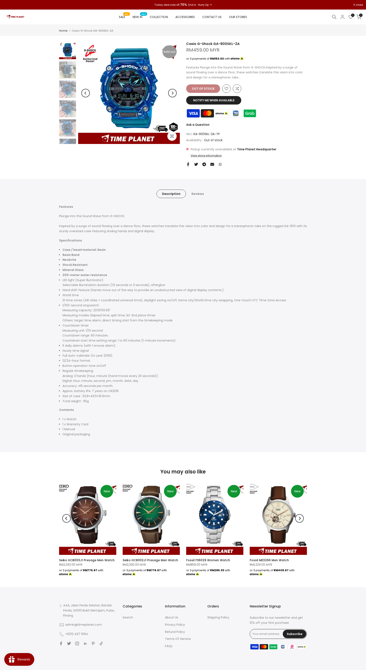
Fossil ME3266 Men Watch (269, 560)
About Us (171, 617)
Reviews (197, 194)
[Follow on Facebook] (61, 643)
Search (128, 617)
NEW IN (139, 16)
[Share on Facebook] (188, 164)
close (9, 5)
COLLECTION (159, 17)
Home (63, 30)
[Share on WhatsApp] (220, 164)
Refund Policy (175, 632)
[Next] (172, 93)
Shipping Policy (218, 617)
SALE (124, 16)
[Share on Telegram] (204, 164)
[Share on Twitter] (196, 164)
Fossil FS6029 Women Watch (208, 560)
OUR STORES (238, 17)
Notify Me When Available (213, 100)
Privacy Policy (175, 625)
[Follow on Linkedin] (85, 643)
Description (171, 194)
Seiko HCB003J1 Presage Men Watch (87, 560)
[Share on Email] (212, 164)
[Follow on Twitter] (69, 643)
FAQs (168, 646)
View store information (206, 156)
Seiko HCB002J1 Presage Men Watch (150, 560)
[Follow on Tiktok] (101, 643)
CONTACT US (212, 17)
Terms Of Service (178, 639)
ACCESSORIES (185, 17)
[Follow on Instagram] (77, 643)
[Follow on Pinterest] (93, 643)
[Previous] (85, 93)
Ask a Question (197, 125)
